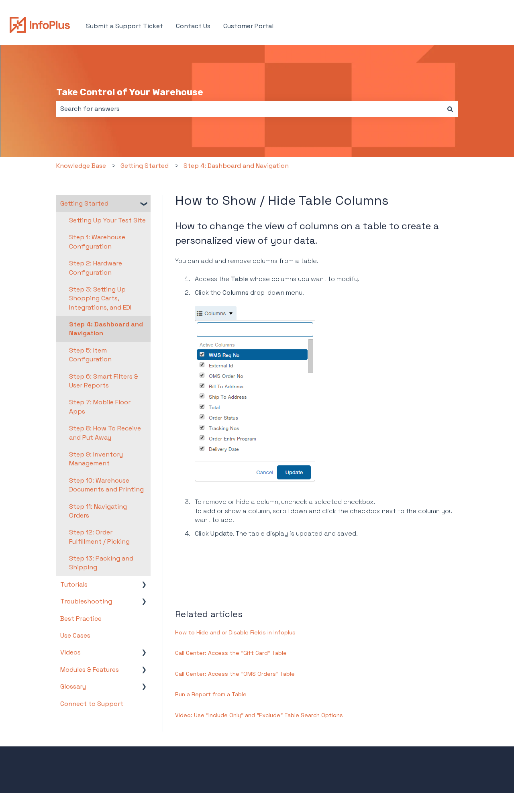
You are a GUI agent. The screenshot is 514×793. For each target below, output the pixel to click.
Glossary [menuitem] (73, 686)
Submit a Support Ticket (124, 26)
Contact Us (193, 26)
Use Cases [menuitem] (75, 635)
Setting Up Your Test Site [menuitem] (107, 220)
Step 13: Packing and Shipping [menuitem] (101, 562)
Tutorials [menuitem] (74, 584)
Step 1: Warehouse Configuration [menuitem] (97, 241)
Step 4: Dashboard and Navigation (236, 165)
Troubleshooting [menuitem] (86, 601)
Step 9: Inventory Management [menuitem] (96, 458)
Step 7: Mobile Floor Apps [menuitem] (100, 406)
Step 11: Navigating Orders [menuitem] (98, 511)
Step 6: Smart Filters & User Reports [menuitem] (103, 380)
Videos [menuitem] (70, 652)
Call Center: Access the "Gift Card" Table (231, 652)
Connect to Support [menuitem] (91, 703)
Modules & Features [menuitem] (89, 669)
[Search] (450, 108)
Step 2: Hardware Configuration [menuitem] (95, 267)
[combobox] (249, 108)
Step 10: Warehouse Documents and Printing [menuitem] (106, 484)
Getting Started (144, 165)
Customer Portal (248, 26)
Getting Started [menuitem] (84, 203)
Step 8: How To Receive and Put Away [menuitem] (105, 432)
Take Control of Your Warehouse (129, 92)
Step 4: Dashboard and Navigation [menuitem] (106, 328)
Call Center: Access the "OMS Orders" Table (235, 673)
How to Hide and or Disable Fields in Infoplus (235, 632)
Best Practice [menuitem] (81, 618)
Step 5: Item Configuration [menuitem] (90, 354)
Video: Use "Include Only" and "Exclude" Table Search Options (259, 715)
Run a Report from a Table (211, 694)
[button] (144, 204)
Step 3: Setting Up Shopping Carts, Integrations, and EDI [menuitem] (100, 298)
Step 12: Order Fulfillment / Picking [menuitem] (99, 536)
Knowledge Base (81, 165)
